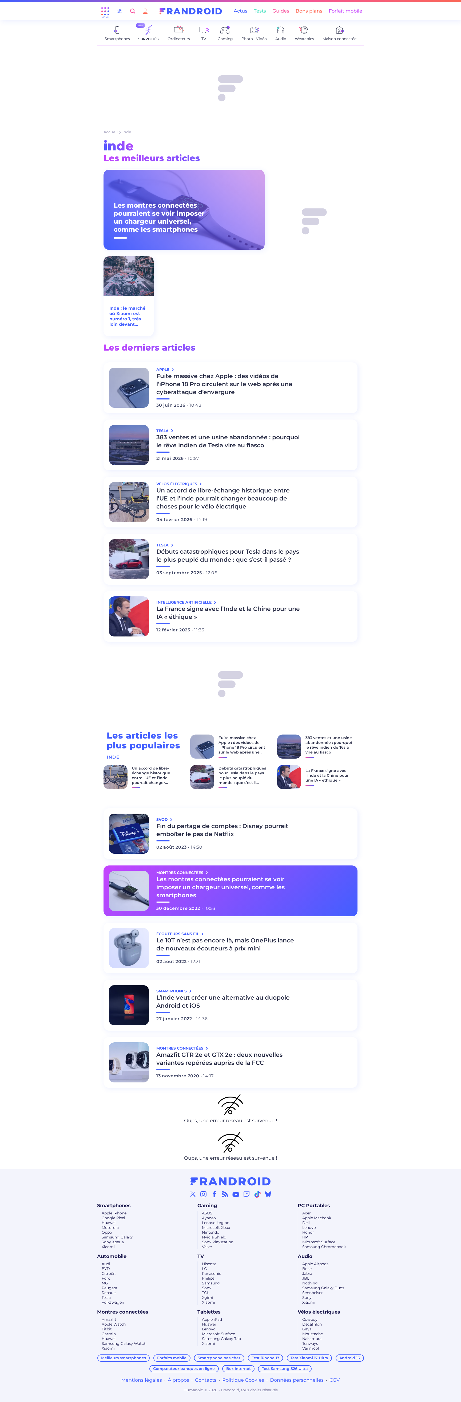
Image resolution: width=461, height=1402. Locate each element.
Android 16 (349, 1358)
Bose (307, 1268)
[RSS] (225, 1194)
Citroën (109, 1273)
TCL (205, 1292)
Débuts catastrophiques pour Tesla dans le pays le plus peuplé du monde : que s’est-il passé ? (227, 555)
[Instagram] (203, 1194)
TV (200, 1256)
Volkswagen (113, 1302)
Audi (106, 1263)
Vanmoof (310, 1348)
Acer (306, 1213)
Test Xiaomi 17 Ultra (309, 1358)
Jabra (307, 1273)
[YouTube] (236, 1194)
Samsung (211, 1283)
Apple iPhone (114, 1213)
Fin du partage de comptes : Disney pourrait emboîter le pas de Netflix (222, 830)
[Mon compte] (145, 11)
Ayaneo (209, 1217)
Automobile (111, 1256)
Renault (109, 1292)
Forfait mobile (345, 11)
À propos (178, 1380)
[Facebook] (214, 1194)
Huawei (109, 1222)
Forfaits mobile (171, 1358)
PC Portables (314, 1206)
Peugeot (110, 1288)
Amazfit (109, 1319)
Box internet (238, 1368)
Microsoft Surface (318, 1242)
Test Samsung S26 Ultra (285, 1368)
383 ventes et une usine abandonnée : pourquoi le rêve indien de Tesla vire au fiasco (228, 441)
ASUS (207, 1213)
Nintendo (210, 1232)
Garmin (109, 1333)
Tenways (310, 1343)
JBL (305, 1278)
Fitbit (107, 1329)
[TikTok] (257, 1194)
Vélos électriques (319, 1312)
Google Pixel (113, 1217)
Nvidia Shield (214, 1237)
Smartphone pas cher (219, 1358)
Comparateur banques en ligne (184, 1368)
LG (204, 1268)
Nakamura (311, 1338)
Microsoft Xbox (216, 1227)
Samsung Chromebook (324, 1246)
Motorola (110, 1227)
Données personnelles (297, 1380)
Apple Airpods (315, 1263)
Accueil (111, 132)
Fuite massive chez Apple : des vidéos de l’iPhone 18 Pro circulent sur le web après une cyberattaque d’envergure (224, 384)
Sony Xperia (113, 1242)
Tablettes (209, 1312)
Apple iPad (212, 1319)
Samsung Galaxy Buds (323, 1288)
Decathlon (312, 1324)
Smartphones (114, 1206)
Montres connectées (122, 1312)
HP (305, 1237)
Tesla (106, 1297)
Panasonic (211, 1273)
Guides (280, 11)
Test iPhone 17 (265, 1358)
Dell (306, 1222)
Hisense (209, 1263)
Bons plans (309, 11)
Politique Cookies (243, 1380)
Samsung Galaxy (117, 1237)
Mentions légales (141, 1380)
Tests (260, 11)
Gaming (207, 1206)
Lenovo (309, 1227)
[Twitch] (246, 1194)
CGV (334, 1380)
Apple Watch (114, 1324)
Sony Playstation (217, 1242)
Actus (240, 11)
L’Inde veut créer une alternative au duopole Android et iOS (223, 1001)
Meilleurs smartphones (123, 1358)
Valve (207, 1246)
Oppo (107, 1232)
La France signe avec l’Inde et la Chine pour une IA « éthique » (228, 612)
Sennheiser (312, 1292)
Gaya (307, 1329)
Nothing (310, 1283)
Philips (208, 1278)
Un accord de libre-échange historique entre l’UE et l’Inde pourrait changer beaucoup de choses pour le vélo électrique (223, 498)
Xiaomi (108, 1246)
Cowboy (309, 1319)
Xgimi (207, 1297)
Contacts (205, 1380)
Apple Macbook (316, 1217)
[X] (193, 1194)
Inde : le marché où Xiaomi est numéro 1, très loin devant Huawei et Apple (128, 316)
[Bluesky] (268, 1194)
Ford (106, 1278)
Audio (305, 1256)
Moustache (312, 1333)
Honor (308, 1232)
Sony (206, 1288)
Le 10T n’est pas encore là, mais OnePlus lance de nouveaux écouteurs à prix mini (225, 944)
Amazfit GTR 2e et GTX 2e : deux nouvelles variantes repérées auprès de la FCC (219, 1058)
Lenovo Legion (215, 1222)
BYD (106, 1268)
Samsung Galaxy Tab (221, 1338)
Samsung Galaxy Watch (124, 1343)
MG (105, 1283)
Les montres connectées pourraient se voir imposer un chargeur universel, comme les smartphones (159, 217)
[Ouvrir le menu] (105, 11)
